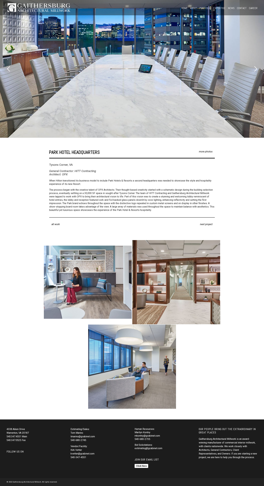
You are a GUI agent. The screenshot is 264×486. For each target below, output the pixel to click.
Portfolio (205, 8)
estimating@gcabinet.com (148, 448)
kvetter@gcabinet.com (82, 453)
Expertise (219, 8)
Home (184, 8)
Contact (242, 8)
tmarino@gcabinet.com (83, 436)
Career (253, 8)
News (231, 8)
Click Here (141, 466)
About (193, 8)
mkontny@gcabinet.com (147, 435)
